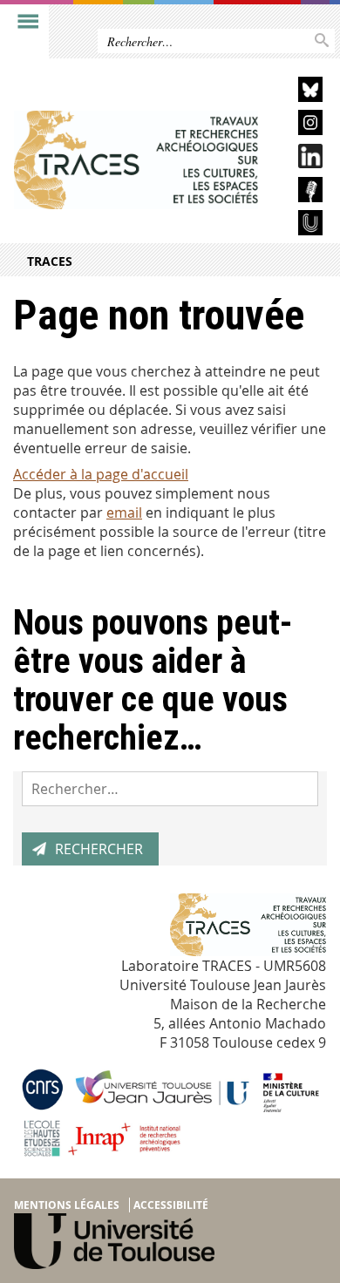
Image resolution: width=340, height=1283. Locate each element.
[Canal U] (297, 225)
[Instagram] (297, 125)
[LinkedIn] (297, 159)
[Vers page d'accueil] (136, 160)
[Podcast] (297, 192)
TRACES (49, 261)
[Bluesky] (297, 92)
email (124, 512)
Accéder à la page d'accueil (100, 474)
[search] (170, 788)
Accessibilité (170, 1205)
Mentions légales (66, 1205)
